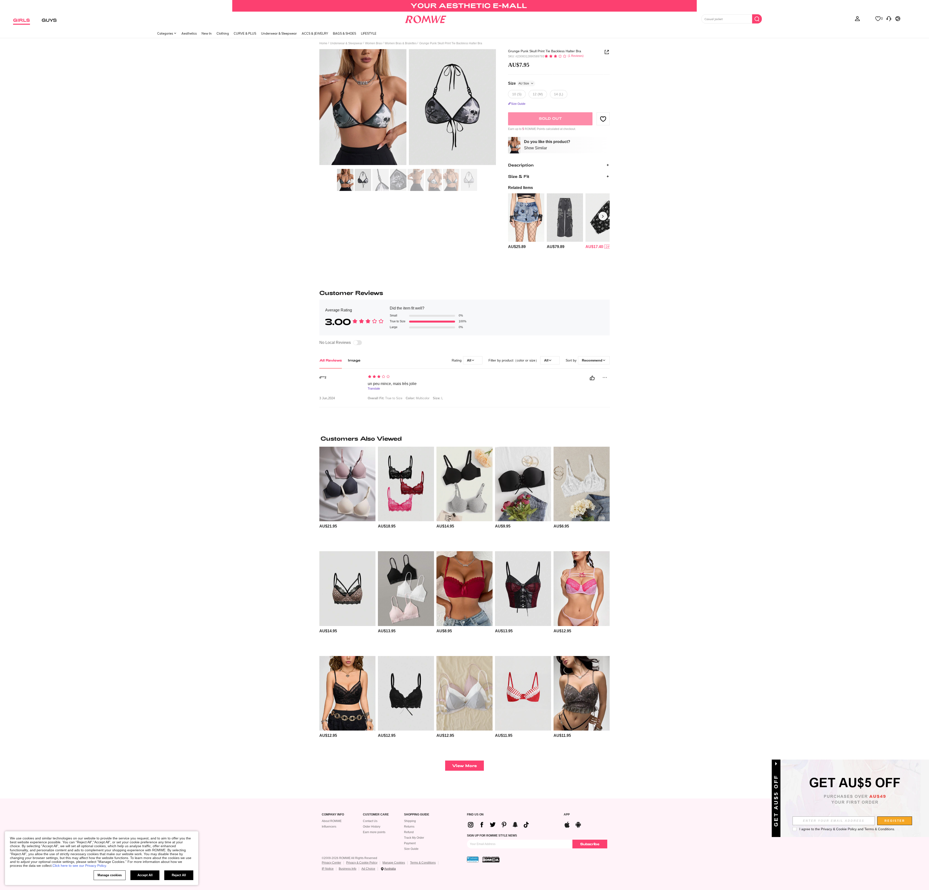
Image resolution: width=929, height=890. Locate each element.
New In (207, 33)
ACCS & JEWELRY (315, 33)
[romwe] (425, 18)
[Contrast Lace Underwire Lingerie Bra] (464, 588)
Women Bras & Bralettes (401, 43)
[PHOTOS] (407, 107)
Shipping (410, 821)
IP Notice (328, 868)
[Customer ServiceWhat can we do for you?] (889, 18)
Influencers (329, 826)
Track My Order (414, 837)
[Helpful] (592, 378)
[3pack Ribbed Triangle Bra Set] (464, 693)
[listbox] (857, 18)
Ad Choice (368, 868)
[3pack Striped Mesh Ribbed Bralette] (406, 588)
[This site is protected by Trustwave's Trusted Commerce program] (473, 859)
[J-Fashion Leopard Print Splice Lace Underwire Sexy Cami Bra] (347, 693)
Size (518, 83)
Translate (374, 388)
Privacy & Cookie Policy (361, 862)
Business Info (347, 868)
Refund (409, 832)
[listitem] (526, 221)
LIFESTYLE (368, 33)
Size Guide (411, 849)
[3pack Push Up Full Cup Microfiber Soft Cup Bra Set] (347, 484)
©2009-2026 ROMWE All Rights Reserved (349, 858)
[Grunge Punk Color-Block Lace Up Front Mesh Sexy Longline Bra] (523, 588)
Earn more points (374, 832)
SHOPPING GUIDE (416, 814)
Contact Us (370, 821)
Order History (371, 826)
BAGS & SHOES (344, 33)
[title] (464, 438)
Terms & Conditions (423, 862)
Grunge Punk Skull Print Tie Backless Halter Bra (544, 51)
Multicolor (417, 398)
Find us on (475, 814)
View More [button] (464, 765)
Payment (410, 843)
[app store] (567, 824)
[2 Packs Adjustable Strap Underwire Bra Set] (464, 484)
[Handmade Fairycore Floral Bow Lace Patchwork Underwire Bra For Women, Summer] (582, 693)
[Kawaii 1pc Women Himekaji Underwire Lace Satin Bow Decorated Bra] (582, 588)
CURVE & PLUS (245, 33)
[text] (409, 377)
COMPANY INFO (333, 814)
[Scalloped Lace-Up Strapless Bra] (523, 484)
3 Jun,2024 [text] (327, 398)
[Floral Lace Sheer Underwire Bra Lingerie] (582, 484)
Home (323, 43)
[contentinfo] (517, 246)
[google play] (578, 824)
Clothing (223, 33)
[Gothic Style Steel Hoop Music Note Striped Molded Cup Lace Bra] (523, 693)
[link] (464, 6)
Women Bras (373, 43)
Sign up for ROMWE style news (492, 835)
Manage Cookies (393, 862)
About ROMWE (332, 821)
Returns (409, 826)
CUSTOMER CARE (376, 814)
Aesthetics (189, 33)
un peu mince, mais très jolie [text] (392, 384)
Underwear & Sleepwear (279, 33)
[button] (603, 118)
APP (567, 814)
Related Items (520, 188)
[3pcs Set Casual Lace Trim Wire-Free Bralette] (406, 484)
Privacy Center (331, 862)
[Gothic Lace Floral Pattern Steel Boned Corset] (406, 693)
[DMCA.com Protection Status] (491, 859)
